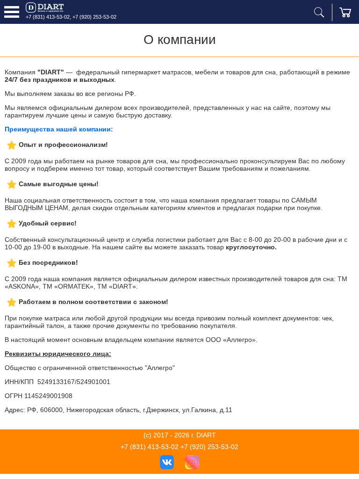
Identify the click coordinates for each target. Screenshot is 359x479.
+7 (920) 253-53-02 (94, 17)
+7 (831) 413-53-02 (48, 17)
